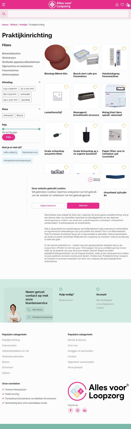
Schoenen (7, 367)
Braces (5, 362)
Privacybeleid (75, 367)
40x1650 (25, 100)
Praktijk (23, 25)
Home (5, 25)
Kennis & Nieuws (77, 340)
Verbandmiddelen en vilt (15, 351)
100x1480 (25, 94)
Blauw (20, 115)
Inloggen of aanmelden (80, 351)
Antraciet (8, 115)
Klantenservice (30, 152)
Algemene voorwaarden (81, 362)
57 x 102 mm (27, 88)
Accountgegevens (105, 304)
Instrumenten (9, 345)
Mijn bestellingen (104, 300)
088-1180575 (10, 152)
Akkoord (83, 205)
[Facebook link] (70, 410)
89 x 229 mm (10, 94)
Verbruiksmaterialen (13, 356)
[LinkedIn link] (85, 410)
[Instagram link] (77, 410)
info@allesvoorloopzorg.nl (17, 160)
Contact (100, 308)
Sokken (6, 373)
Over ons (73, 345)
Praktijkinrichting (11, 340)
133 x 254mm (10, 88)
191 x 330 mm (10, 100)
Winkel (13, 25)
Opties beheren (48, 205)
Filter (8, 137)
